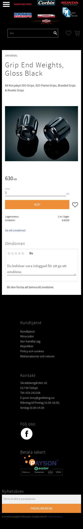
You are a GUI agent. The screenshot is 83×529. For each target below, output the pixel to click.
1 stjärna (9, 253)
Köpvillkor (27, 346)
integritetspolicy (54, 516)
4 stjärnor (19, 253)
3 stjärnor (16, 253)
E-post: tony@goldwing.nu (37, 398)
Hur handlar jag (30, 341)
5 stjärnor (23, 253)
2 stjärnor (12, 253)
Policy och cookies (32, 351)
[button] (3, 4)
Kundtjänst (27, 331)
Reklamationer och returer (37, 356)
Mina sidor (27, 336)
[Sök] (55, 33)
